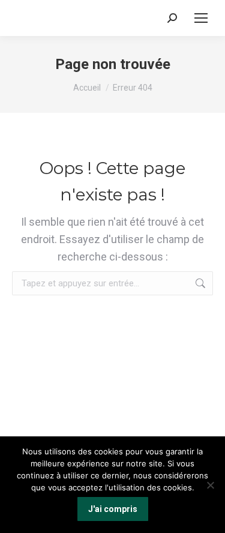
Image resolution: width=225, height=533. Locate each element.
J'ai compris (112, 509)
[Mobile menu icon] (201, 18)
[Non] (210, 485)
